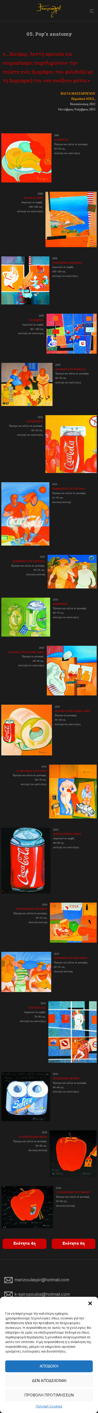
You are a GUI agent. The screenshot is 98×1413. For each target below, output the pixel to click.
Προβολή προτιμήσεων (49, 1394)
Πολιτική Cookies (49, 1406)
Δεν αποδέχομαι (49, 1380)
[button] (90, 1303)
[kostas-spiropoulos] (49, 10)
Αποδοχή (49, 1366)
